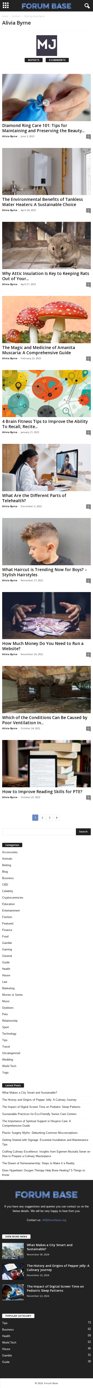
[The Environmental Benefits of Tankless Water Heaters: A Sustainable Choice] (46, 171)
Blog (5, 871)
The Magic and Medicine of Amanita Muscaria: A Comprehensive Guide (38, 350)
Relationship (10, 1020)
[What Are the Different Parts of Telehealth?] (46, 467)
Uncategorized (11, 1053)
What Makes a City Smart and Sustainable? (29, 1092)
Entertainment (11, 910)
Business (8, 878)
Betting (6, 865)
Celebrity (7, 891)
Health (6, 968)
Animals (7, 858)
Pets (5, 1014)
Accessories (10, 852)
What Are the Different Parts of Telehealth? (34, 498)
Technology (9, 1033)
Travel (6, 1046)
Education (8, 904)
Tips (5, 1040)
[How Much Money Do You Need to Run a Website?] (46, 615)
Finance (7, 930)
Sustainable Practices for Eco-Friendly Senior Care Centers (39, 1114)
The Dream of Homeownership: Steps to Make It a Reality (38, 1163)
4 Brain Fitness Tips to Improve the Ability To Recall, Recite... (45, 424)
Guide (6, 962)
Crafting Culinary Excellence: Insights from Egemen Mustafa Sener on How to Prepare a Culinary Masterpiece (46, 1154)
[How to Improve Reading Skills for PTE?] (46, 763)
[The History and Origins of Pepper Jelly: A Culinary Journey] (13, 1272)
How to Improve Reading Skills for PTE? (42, 791)
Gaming (7, 949)
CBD (5, 884)
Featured (7, 923)
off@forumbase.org (54, 1220)
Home (5, 16)
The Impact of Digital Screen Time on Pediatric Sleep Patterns (41, 1106)
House (6, 975)
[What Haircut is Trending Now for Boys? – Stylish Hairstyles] (46, 541)
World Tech (9, 1066)
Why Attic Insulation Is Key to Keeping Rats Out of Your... (45, 276)
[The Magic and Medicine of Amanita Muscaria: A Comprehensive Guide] (46, 319)
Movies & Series (12, 994)
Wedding (7, 1059)
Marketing (8, 988)
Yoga (5, 1072)
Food (5, 936)
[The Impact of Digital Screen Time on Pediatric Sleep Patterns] (13, 1292)
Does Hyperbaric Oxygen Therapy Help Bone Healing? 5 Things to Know (43, 1173)
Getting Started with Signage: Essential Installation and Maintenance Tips (45, 1142)
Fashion (7, 917)
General (7, 956)
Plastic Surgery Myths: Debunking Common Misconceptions (40, 1132)
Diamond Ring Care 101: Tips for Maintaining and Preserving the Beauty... (43, 128)
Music (6, 1001)
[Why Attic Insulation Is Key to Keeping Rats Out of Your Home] (46, 245)
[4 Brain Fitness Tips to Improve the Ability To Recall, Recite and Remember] (46, 393)
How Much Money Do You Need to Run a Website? (42, 646)
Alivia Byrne (9, 136)
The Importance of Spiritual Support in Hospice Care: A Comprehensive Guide (36, 1123)
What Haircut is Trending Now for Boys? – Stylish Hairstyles (44, 572)
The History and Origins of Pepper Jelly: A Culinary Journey (39, 1099)
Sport (5, 1027)
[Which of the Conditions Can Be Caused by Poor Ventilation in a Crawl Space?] (46, 689)
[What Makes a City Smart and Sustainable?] (13, 1251)
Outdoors (8, 1007)
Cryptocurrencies (12, 897)
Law (4, 981)
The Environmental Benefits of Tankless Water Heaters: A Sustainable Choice (42, 202)
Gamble (7, 943)
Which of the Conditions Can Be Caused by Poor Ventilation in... (44, 720)
